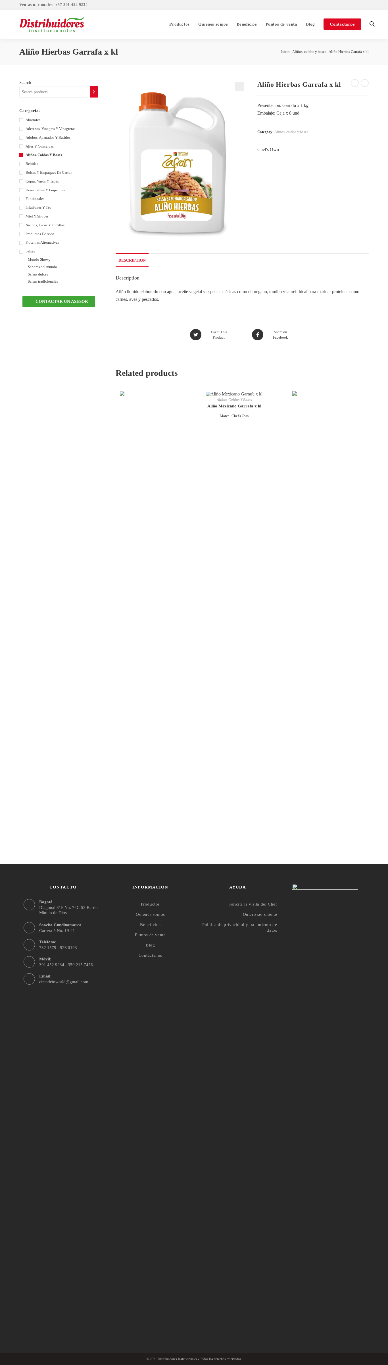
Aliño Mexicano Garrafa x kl (234, 406)
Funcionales (35, 198)
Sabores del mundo (42, 267)
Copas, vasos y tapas (42, 181)
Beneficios (150, 924)
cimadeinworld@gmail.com (63, 981)
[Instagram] (325, 1324)
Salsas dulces (38, 274)
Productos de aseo (40, 234)
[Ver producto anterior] (355, 83)
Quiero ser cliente (260, 914)
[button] (58, 301)
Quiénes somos (150, 914)
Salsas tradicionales (43, 281)
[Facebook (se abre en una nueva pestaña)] (350, 5)
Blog (150, 945)
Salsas (30, 251)
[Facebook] (314, 1324)
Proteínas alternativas (42, 242)
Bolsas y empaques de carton (49, 172)
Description (132, 260)
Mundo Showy (39, 259)
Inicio (285, 51)
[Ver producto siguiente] (365, 83)
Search (25, 82)
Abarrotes (33, 120)
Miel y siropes (37, 216)
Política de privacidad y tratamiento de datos (239, 927)
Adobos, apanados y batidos (48, 137)
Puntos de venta (150, 935)
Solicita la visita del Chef (252, 904)
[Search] (94, 92)
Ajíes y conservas (40, 146)
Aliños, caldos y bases (309, 51)
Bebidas (32, 163)
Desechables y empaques (45, 190)
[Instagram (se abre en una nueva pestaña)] (358, 5)
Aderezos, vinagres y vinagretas (50, 129)
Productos (150, 904)
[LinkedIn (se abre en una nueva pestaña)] (365, 5)
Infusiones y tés (38, 207)
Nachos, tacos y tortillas (45, 225)
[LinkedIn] (336, 1324)
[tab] (132, 260)
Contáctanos (150, 955)
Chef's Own (268, 149)
